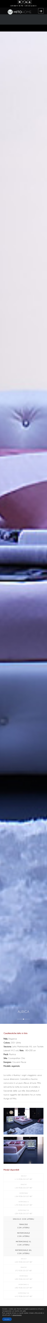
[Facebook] (23, 2)
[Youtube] (29, 2)
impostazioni (17, 1315)
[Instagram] (19, 2)
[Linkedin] (26, 2)
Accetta (6, 1319)
